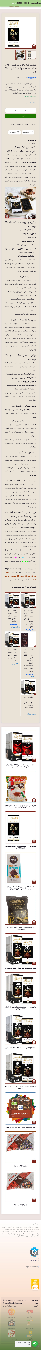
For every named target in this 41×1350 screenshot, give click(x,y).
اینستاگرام (15, 557)
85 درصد (16, 576)
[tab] (28, 132)
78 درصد (8, 576)
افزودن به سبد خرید (20, 116)
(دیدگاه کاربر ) (22, 77)
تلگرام (24, 557)
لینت (12, 125)
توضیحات (26, 132)
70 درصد (33, 580)
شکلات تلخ (17, 125)
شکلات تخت (26, 125)
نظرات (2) (13, 132)
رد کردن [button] (13, 3)
